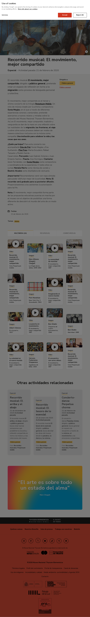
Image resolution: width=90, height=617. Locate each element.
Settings (5, 15)
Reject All (80, 15)
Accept (64, 15)
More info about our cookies (27, 9)
